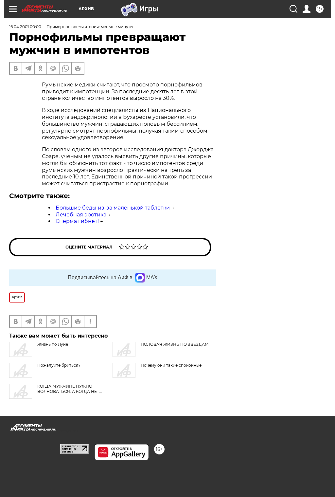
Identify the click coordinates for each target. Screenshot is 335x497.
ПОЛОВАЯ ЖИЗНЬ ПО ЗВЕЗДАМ (175, 344)
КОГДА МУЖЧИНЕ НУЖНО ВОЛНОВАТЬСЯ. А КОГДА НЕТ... (69, 389)
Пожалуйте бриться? (58, 365)
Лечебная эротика (81, 215)
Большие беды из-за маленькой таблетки (113, 208)
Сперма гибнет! (77, 221)
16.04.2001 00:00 (25, 26)
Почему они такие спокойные (171, 365)
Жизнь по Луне (52, 344)
